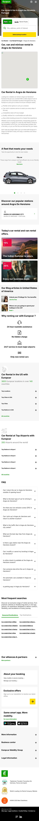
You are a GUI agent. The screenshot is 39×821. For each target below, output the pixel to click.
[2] (18, 193)
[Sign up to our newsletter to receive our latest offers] (32, 701)
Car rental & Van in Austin (27, 633)
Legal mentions (13, 811)
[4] (24, 193)
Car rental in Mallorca (26, 625)
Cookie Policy (23, 811)
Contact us (31, 811)
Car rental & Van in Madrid (9, 625)
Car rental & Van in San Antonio (9, 637)
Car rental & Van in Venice (9, 629)
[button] (27, 79)
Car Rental (4, 41)
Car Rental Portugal (16, 41)
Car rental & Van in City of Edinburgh (28, 629)
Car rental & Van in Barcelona (28, 622)
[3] (21, 193)
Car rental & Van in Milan (9, 622)
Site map (4, 811)
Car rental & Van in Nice (8, 633)
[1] (14, 193)
